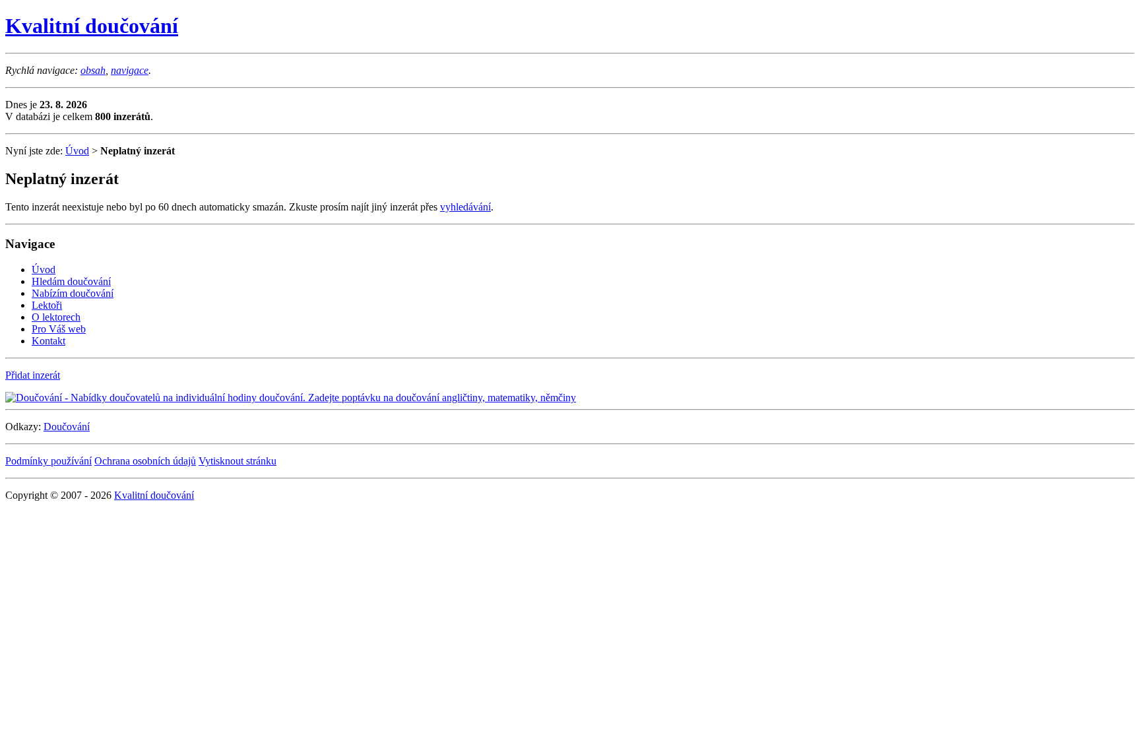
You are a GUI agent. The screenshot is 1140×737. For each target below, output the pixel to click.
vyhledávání (465, 206)
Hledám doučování (71, 281)
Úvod (77, 150)
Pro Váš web (59, 329)
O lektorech (56, 317)
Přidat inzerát (32, 375)
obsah (93, 70)
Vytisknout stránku (237, 460)
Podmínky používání (48, 460)
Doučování (67, 426)
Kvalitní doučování (91, 26)
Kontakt (48, 340)
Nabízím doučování (72, 293)
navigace (129, 70)
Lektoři (47, 305)
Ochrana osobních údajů (145, 460)
